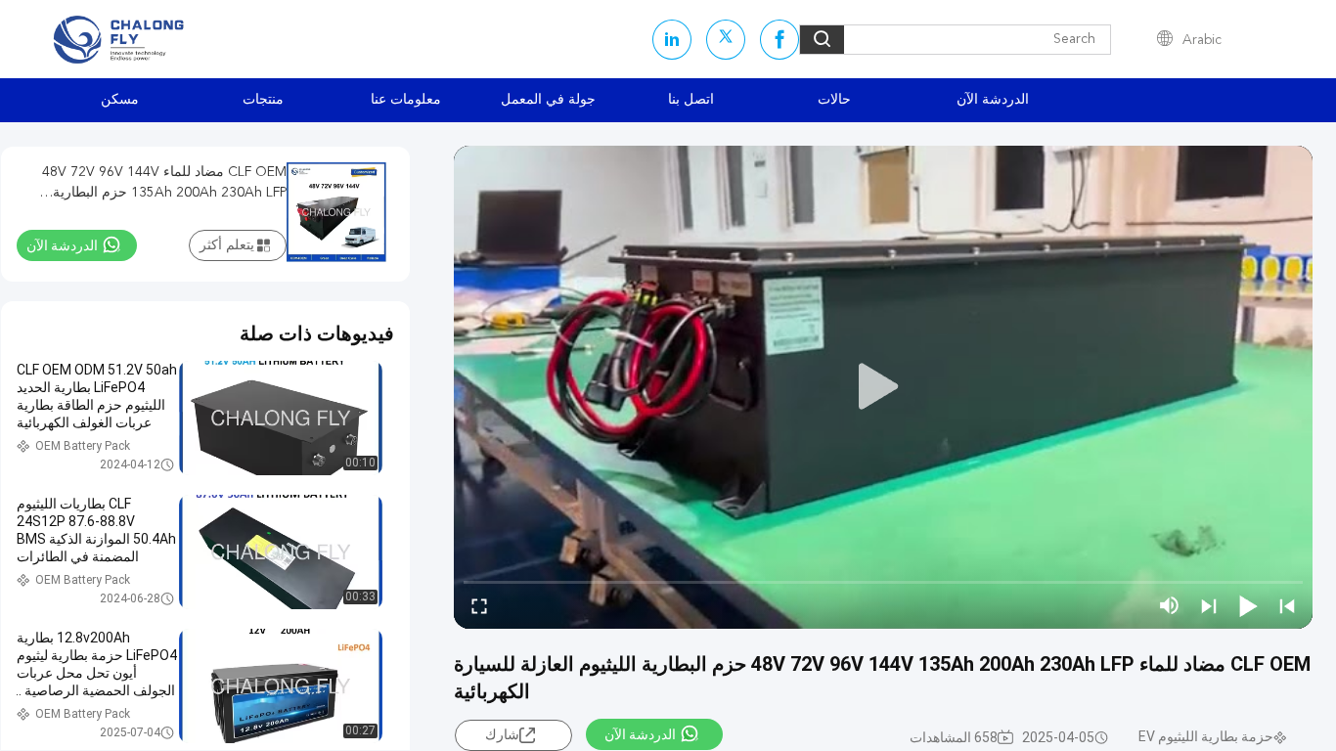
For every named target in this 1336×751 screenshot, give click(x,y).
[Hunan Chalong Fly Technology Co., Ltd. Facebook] (779, 40)
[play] (883, 387)
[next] (1208, 605)
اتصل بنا (691, 100)
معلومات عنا (406, 100)
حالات (834, 100)
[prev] (1287, 605)
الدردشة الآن (993, 100)
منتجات (263, 100)
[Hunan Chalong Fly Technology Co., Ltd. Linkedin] (671, 40)
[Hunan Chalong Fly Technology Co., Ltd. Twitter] (725, 40)
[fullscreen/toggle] (479, 605)
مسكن (120, 100)
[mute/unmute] (1169, 605)
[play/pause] (1248, 605)
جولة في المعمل (548, 100)
